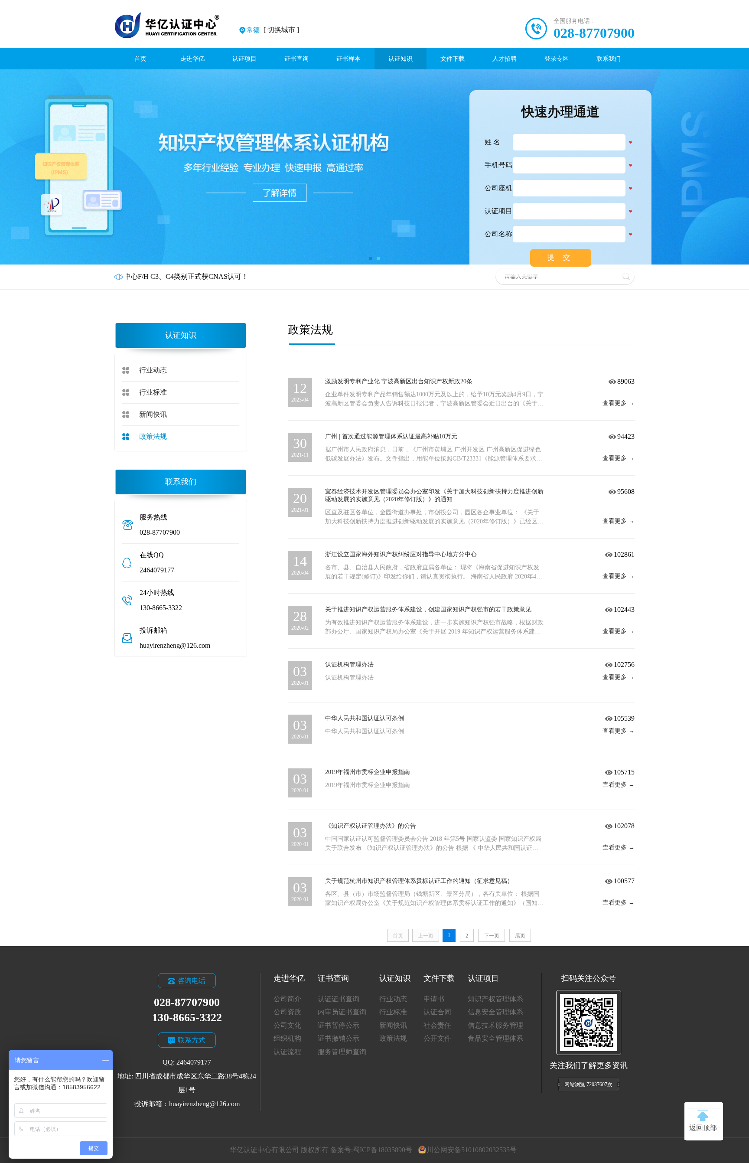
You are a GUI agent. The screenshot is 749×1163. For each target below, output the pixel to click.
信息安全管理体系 (495, 1012)
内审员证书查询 (342, 1012)
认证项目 (244, 58)
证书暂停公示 (338, 1025)
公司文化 (287, 1025)
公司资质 (287, 1012)
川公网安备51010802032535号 (471, 1149)
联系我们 (608, 58)
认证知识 (400, 58)
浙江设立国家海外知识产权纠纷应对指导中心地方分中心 (401, 554)
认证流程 (287, 1051)
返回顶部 (703, 1127)
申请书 (433, 999)
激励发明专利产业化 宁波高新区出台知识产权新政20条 (398, 381)
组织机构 (287, 1038)
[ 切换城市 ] (273, 29)
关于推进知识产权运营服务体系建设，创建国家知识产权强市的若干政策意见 (428, 609)
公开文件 (437, 1038)
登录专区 (556, 58)
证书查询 (296, 58)
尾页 (520, 936)
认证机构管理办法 (349, 664)
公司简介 (287, 999)
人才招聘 (504, 58)
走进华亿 (192, 58)
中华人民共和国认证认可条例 (364, 718)
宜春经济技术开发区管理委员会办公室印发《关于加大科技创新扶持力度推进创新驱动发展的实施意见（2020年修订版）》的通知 (434, 495)
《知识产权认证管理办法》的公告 (370, 826)
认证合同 (437, 1012)
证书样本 (348, 58)
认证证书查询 (338, 999)
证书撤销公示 (338, 1038)
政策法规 (153, 436)
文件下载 (452, 58)
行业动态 (153, 370)
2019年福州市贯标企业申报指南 (367, 772)
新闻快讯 (153, 414)
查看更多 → (618, 403)
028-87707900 (594, 33)
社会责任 (437, 1025)
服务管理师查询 (342, 1051)
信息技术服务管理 (495, 1025)
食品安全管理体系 (495, 1038)
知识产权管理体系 (495, 999)
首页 (140, 58)
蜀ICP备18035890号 (382, 1149)
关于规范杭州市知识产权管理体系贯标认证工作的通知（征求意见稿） (419, 881)
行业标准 (153, 392)
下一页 (491, 936)
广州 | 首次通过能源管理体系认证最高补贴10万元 (391, 436)
